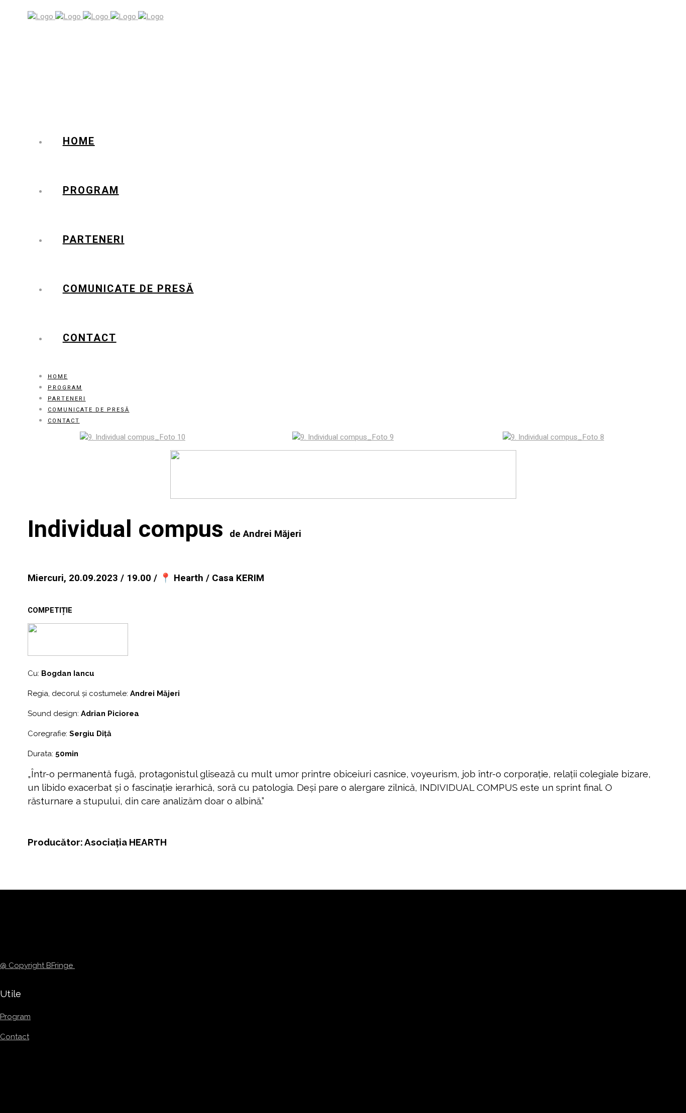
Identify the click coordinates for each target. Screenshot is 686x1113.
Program (15, 1016)
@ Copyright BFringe (37, 965)
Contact (14, 1036)
